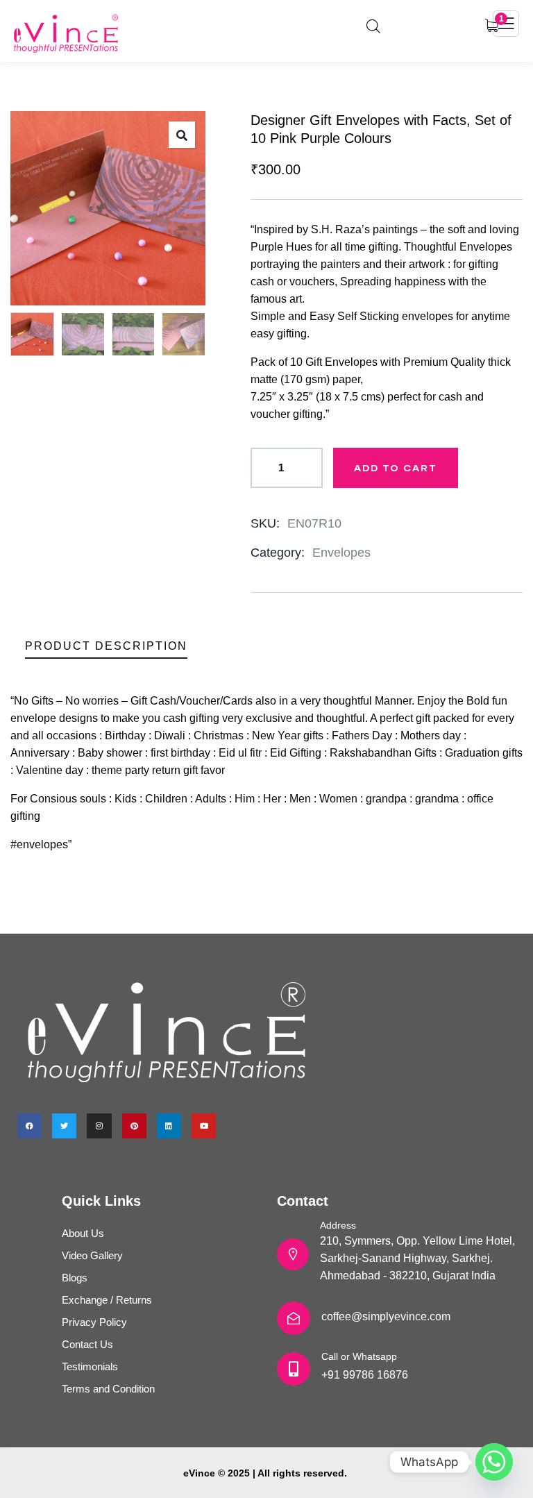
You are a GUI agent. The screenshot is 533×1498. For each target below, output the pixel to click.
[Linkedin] (169, 1125)
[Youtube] (204, 1125)
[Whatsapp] (494, 1462)
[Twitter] (64, 1125)
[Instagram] (99, 1125)
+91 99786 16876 (364, 1375)
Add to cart (395, 467)
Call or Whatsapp (359, 1356)
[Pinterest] (134, 1125)
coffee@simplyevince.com (385, 1316)
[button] (182, 134)
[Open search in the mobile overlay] (373, 24)
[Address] (293, 1254)
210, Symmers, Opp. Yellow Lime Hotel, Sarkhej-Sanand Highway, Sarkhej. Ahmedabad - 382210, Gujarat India (417, 1258)
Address (338, 1225)
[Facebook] (29, 1125)
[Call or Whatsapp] (293, 1369)
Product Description (106, 646)
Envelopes (341, 552)
